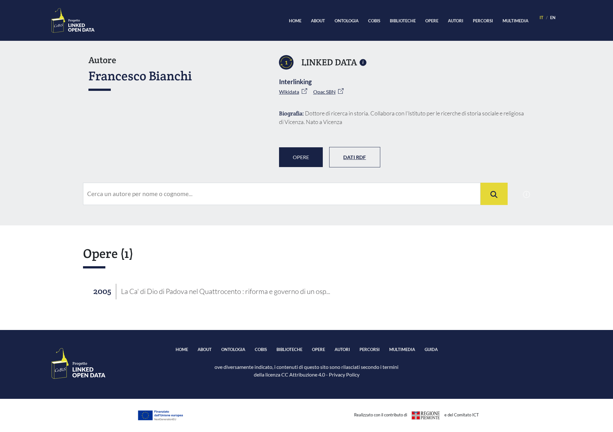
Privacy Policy (344, 374)
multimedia (515, 20)
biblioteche (403, 20)
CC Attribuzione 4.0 (303, 374)
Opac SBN (324, 92)
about (318, 20)
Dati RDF (354, 157)
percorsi (483, 20)
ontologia (347, 20)
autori (455, 20)
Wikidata (289, 92)
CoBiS (374, 20)
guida (431, 349)
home (295, 20)
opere (431, 20)
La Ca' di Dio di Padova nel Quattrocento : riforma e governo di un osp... (225, 291)
